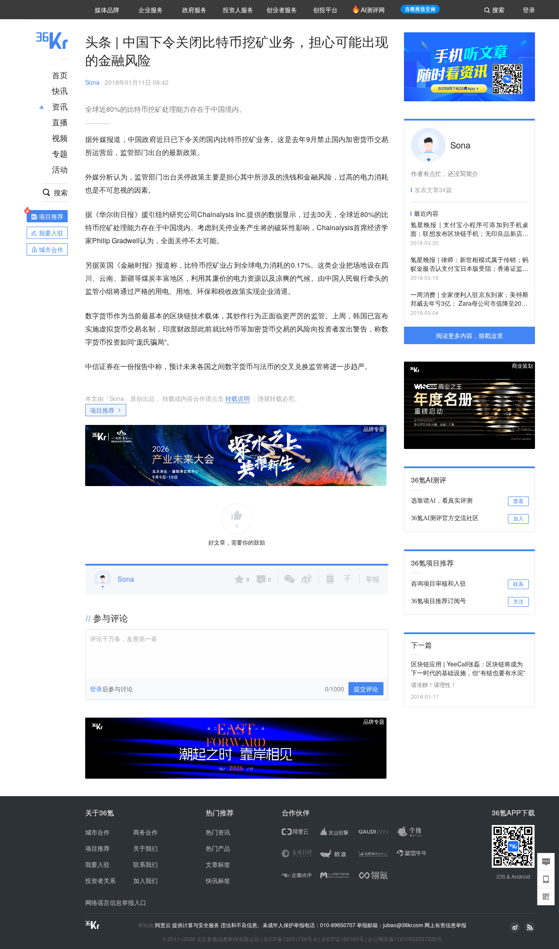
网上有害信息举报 (445, 924)
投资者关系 (100, 880)
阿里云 (163, 925)
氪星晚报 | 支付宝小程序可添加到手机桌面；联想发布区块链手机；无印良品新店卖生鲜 (469, 229)
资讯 (60, 106)
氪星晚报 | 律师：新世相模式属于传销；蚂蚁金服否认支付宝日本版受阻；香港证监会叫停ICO (469, 264)
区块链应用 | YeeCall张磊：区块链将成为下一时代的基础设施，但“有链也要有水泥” (468, 668)
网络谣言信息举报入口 (115, 902)
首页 (60, 74)
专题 (60, 153)
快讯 (60, 90)
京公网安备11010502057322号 (405, 938)
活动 (60, 169)
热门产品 (218, 848)
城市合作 (97, 832)
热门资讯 (218, 832)
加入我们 (145, 880)
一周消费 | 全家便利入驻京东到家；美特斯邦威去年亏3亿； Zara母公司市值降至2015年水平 (469, 299)
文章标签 (218, 864)
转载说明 (237, 398)
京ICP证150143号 (342, 938)
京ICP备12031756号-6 (290, 938)
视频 (60, 137)
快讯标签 (218, 880)
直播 (60, 122)
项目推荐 (102, 410)
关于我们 (145, 848)
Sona (92, 82)
